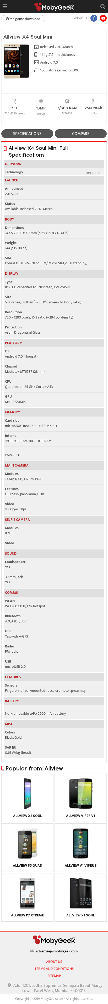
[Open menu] (5, 6)
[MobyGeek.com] (54, 7)
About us (54, 962)
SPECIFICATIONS (27, 133)
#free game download (23, 19)
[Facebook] (93, 18)
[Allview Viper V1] (81, 808)
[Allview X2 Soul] (27, 808)
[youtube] (103, 18)
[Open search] (103, 6)
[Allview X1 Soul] (81, 907)
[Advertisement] (54, 997)
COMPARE (80, 133)
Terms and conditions (54, 969)
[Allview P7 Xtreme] (27, 907)
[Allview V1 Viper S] (81, 858)
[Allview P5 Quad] (27, 858)
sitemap (54, 976)
